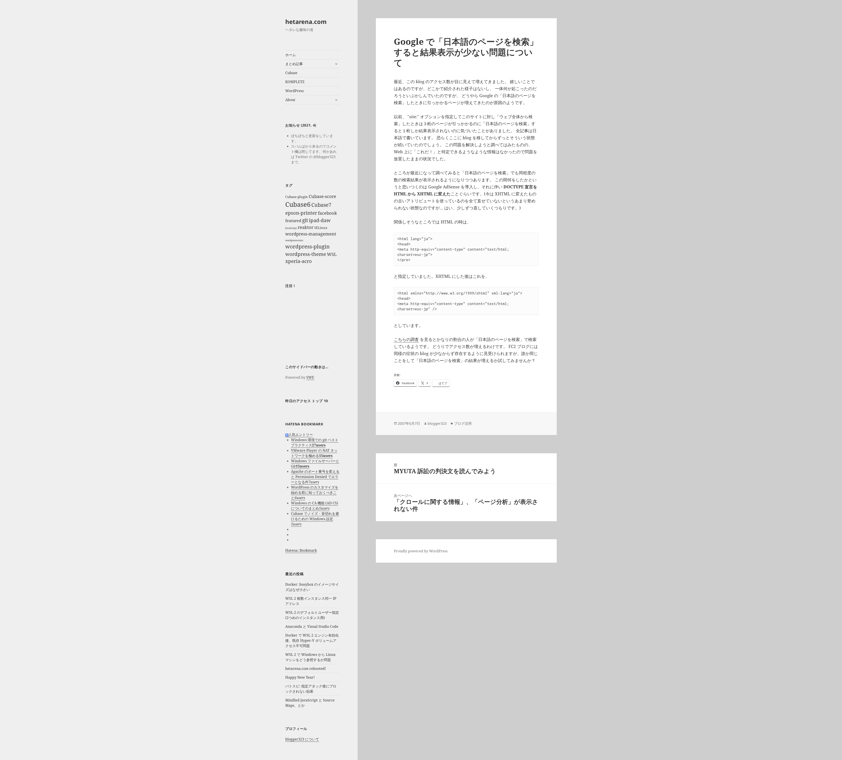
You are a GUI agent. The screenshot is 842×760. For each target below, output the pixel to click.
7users (314, 482)
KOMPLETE (295, 81)
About (290, 99)
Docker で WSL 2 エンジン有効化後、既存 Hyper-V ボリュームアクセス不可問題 (312, 640)
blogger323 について (302, 739)
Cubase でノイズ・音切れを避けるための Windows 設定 (315, 516)
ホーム (290, 54)
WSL (332, 254)
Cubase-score (322, 196)
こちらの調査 (406, 339)
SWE (310, 377)
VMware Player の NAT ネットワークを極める (314, 453)
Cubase (291, 72)
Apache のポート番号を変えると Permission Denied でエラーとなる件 (315, 476)
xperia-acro (298, 261)
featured (293, 220)
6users (299, 497)
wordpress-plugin (307, 246)
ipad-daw (320, 220)
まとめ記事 (294, 63)
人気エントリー (300, 434)
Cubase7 (321, 204)
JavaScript (291, 228)
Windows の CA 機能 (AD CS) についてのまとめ (314, 506)
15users (326, 455)
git (305, 220)
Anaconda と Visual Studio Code (311, 626)
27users (319, 445)
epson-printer (301, 213)
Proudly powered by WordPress (421, 551)
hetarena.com (306, 22)
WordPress (294, 90)
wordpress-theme (305, 254)
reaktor (305, 227)
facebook (327, 213)
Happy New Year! (300, 677)
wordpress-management (310, 234)
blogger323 (437, 423)
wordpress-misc (294, 240)
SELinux (320, 227)
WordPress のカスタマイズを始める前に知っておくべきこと (314, 492)
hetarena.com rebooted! (305, 668)
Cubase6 (297, 204)
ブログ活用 (463, 423)
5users (324, 508)
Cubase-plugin (296, 196)
